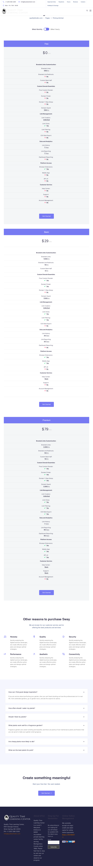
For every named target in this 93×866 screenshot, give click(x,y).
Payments (61, 2)
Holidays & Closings (52, 5)
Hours (68, 2)
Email (49, 839)
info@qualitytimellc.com (12, 834)
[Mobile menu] (90, 10)
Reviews (75, 2)
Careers (83, 2)
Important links (51, 2)
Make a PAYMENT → (68, 836)
